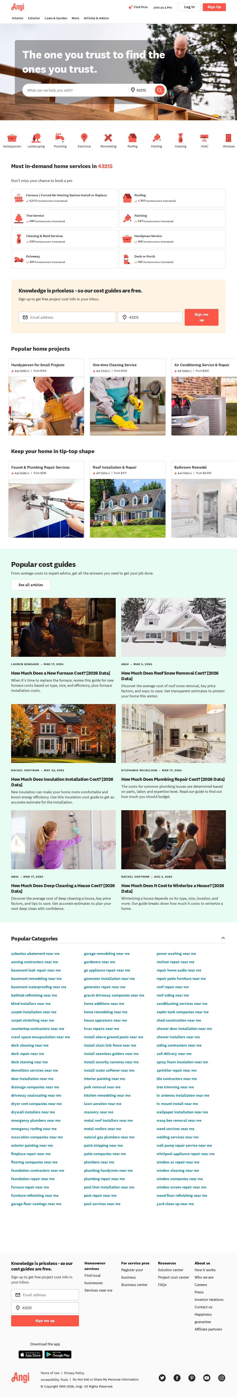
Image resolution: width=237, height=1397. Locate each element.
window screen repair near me (181, 1187)
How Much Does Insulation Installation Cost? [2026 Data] (62, 781)
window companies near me (180, 1178)
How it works (205, 1269)
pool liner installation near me (109, 1187)
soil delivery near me (174, 1053)
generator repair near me (104, 986)
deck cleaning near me (29, 1045)
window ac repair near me (178, 1162)
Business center (134, 1284)
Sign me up (202, 317)
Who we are (204, 1277)
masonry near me (98, 1112)
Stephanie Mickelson (139, 770)
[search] (160, 90)
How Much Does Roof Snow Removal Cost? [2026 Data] (170, 675)
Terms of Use (50, 1373)
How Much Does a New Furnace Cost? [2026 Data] (60, 673)
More (75, 18)
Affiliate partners (208, 1329)
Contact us (203, 1307)
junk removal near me (102, 1087)
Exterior (34, 18)
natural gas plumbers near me (109, 1137)
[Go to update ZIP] (134, 90)
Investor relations (209, 1299)
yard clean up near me (175, 1203)
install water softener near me (109, 1070)
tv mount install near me (177, 1103)
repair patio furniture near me (181, 978)
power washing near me (176, 953)
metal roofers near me (102, 1128)
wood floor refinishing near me (182, 1195)
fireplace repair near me (30, 1153)
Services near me (98, 1290)
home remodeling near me (105, 1012)
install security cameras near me (111, 1062)
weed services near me (175, 1128)
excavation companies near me (37, 1137)
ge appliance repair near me (107, 970)
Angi (125, 664)
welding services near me (178, 1137)
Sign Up (214, 6)
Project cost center (173, 1277)
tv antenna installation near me (183, 1095)
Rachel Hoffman (25, 770)
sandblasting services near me (182, 1003)
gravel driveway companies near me (114, 995)
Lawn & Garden (56, 18)
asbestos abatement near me (35, 953)
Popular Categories (34, 938)
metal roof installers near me (108, 1120)
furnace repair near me (30, 1187)
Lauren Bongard (25, 664)
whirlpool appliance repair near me (186, 1153)
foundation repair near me (32, 1178)
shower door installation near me (184, 1028)
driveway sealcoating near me (36, 1095)
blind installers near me (30, 1003)
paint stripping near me (103, 1145)
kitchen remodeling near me (107, 1095)
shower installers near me (178, 1037)
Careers (201, 1284)
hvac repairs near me (101, 1028)
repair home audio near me (179, 970)
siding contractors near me (179, 1045)
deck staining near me (29, 1062)
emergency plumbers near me (35, 1120)
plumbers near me (99, 1162)
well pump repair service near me (184, 1145)
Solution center (170, 1269)
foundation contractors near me (37, 1170)
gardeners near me (99, 961)
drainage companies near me (35, 1087)
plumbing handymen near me (108, 1170)
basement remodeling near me (36, 978)
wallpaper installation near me (182, 1112)
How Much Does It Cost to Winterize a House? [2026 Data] (172, 888)
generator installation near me (109, 978)
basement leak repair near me (36, 970)
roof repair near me (173, 986)
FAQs (162, 1284)
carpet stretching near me (32, 1020)
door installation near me (32, 1078)
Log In (189, 6)
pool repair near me (100, 1195)
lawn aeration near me (102, 1103)
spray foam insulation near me (182, 1062)
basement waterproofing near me (38, 986)
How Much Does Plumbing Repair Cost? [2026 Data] (173, 779)
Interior (17, 18)
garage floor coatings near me (36, 1203)
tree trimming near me (175, 1087)
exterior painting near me (32, 1145)
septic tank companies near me (183, 1012)
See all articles (31, 584)
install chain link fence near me (110, 1045)
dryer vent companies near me (36, 1103)
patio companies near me (105, 1153)
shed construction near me (179, 1020)
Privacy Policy (74, 1373)
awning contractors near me (34, 961)
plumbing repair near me (104, 1178)
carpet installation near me (33, 1012)
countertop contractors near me (37, 1028)
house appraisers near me (105, 1020)
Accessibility (54, 1380)
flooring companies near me (34, 1162)
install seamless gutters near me (111, 1053)
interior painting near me (104, 1078)
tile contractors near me (177, 1078)
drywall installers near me (33, 1112)
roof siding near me (173, 995)
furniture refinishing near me (34, 1195)
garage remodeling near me (107, 953)
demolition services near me (34, 1070)
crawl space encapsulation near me (40, 1037)
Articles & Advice (96, 18)
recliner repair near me (175, 961)
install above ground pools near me (113, 1037)
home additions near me (104, 1003)
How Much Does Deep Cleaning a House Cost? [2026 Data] (63, 888)
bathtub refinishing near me (34, 995)
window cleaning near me (178, 1170)
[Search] (160, 90)
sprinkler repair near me (176, 1070)
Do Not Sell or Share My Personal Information (106, 1379)
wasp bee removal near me (179, 1120)
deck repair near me (27, 1053)
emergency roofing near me (33, 1128)
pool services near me (102, 1203)
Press (199, 1292)
